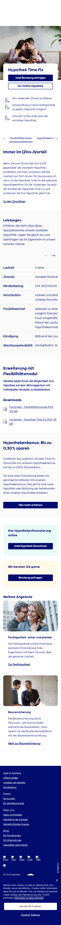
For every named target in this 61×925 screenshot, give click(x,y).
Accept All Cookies (30, 906)
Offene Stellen (10, 778)
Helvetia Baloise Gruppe (16, 824)
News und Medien (12, 814)
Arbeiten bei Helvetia (14, 782)
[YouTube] (13, 859)
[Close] (57, 880)
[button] (30, 78)
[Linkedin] (30, 859)
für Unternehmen (12, 840)
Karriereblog (9, 787)
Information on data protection (29, 898)
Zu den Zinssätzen (14, 201)
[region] (30, 900)
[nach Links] (48, 255)
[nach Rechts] (55, 255)
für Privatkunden (12, 835)
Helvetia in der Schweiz (15, 819)
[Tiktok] (38, 859)
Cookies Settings (30, 915)
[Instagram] (22, 859)
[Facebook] (5, 859)
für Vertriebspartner (13, 803)
